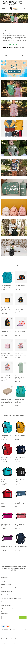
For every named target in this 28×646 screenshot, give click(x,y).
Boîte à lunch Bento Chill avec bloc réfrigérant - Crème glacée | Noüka (7, 401)
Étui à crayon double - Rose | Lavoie (20, 524)
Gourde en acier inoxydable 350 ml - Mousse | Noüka (20, 377)
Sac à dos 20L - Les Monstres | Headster (6, 332)
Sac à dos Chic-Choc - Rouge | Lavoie (6, 458)
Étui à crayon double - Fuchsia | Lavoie (6, 524)
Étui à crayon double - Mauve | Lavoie (6, 547)
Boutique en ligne (4, 638)
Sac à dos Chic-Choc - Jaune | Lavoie (20, 436)
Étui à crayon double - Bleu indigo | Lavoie (20, 502)
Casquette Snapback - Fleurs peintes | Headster (21, 332)
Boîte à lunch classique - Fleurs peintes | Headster (7, 354)
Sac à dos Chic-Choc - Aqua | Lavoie (6, 436)
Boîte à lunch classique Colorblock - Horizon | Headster (6, 309)
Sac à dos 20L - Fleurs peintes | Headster (6, 376)
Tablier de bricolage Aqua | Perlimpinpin (6, 286)
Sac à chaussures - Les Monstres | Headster (20, 308)
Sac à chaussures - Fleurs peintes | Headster (21, 354)
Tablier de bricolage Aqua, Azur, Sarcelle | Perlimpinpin (20, 401)
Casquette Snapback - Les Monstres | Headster (20, 286)
